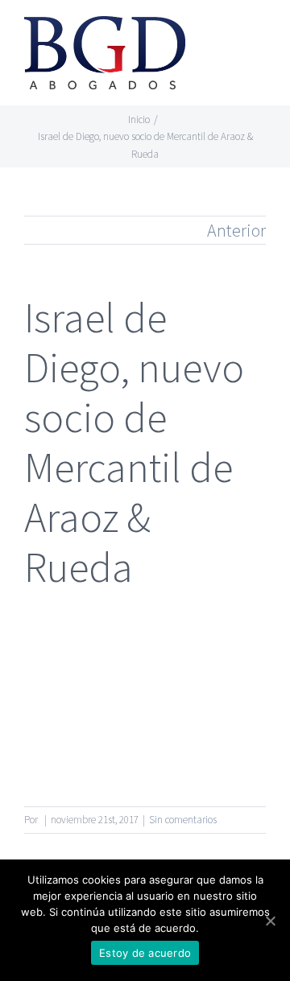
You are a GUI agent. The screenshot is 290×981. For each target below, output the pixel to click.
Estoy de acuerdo (145, 952)
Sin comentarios (183, 819)
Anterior (236, 230)
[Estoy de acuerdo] (270, 921)
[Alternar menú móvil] (259, 36)
